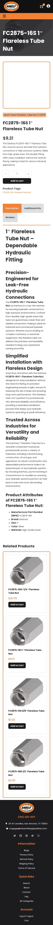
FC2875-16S (8, 192)
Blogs (26, 850)
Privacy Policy (26, 854)
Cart (26, 920)
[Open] (4, 16)
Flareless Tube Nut (22, 192)
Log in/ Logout (26, 916)
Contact (26, 892)
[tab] (12, 208)
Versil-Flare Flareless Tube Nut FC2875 (25, 114)
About (27, 887)
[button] (17, 604)
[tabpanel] (26, 381)
